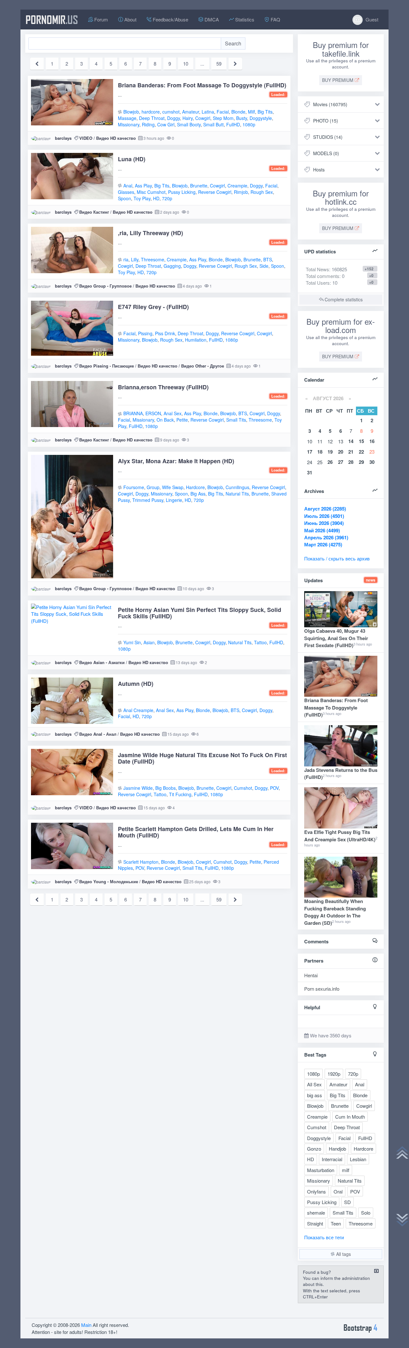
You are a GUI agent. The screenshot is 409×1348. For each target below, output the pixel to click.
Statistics (244, 19)
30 (371, 461)
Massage (127, 118)
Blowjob (131, 111)
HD (156, 198)
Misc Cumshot (151, 192)
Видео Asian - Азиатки (102, 662)
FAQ (274, 19)
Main (86, 1324)
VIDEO (85, 138)
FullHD (233, 124)
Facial (223, 111)
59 (218, 63)
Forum (100, 19)
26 (330, 461)
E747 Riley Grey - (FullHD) (153, 307)
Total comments (322, 276)
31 (309, 472)
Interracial (332, 1159)
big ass (314, 1095)
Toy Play (142, 198)
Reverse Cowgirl (214, 192)
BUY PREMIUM (338, 80)
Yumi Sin (132, 642)
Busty (241, 118)
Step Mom (223, 118)
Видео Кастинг (94, 212)
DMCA (211, 19)
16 (371, 441)
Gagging (172, 266)
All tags (343, 1254)
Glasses (126, 192)
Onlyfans (316, 1191)
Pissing (145, 333)
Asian (149, 642)
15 (361, 441)
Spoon (124, 198)
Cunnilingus (237, 487)
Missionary (128, 124)
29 (361, 461)
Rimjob (241, 192)
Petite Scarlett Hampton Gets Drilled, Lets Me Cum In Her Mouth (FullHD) (196, 832)
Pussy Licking (182, 192)
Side (263, 266)
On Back (165, 419)
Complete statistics (343, 299)
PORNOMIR (52, 19)
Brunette (198, 185)
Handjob (337, 1148)
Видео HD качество (116, 138)
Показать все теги (324, 1237)
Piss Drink (165, 333)
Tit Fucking (180, 794)
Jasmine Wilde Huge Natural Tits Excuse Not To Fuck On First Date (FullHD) (202, 758)
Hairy (187, 118)
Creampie (237, 185)
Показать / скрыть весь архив (337, 558)
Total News (326, 269)
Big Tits (265, 111)
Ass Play (143, 185)
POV (274, 788)
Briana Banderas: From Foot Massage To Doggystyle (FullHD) (202, 85)
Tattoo (260, 642)
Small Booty (189, 124)
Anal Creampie (138, 710)
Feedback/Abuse (169, 19)
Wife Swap (172, 487)
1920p (334, 1073)
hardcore (151, 111)
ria (125, 259)
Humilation (195, 340)
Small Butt (213, 124)
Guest (371, 19)
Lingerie (174, 500)
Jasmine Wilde (138, 788)
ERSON (153, 413)
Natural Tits (237, 493)
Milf (251, 111)
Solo (365, 1212)
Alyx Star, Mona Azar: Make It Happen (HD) (176, 461)
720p (167, 198)
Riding (148, 124)
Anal (127, 185)
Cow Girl (165, 124)
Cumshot (243, 788)
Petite (182, 419)
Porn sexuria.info (321, 988)
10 (185, 63)
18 (319, 451)
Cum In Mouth (350, 1116)
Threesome (152, 259)
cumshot (171, 111)
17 (309, 451)
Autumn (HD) (135, 683)
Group (153, 487)
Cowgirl (202, 118)
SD (347, 1202)
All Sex (314, 1084)
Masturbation (320, 1170)
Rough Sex (262, 192)
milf (345, 1170)
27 (340, 461)
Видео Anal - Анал (97, 734)
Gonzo (314, 1148)
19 (330, 451)
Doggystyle (261, 118)
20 (340, 451)
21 (350, 451)
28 (350, 461)
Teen (336, 1223)
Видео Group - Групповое (105, 286)
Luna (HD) (131, 159)
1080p (249, 124)
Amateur (190, 111)
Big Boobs (165, 788)
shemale (316, 1212)
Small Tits (236, 419)
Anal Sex (172, 413)
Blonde (238, 111)
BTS (267, 259)
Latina (208, 111)
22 (361, 451)
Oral (338, 1191)
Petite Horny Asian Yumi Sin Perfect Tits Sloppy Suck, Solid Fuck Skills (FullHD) (199, 613)
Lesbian (358, 1159)
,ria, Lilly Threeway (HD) (150, 233)
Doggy (173, 118)
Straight (315, 1223)
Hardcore (195, 487)
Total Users (318, 282)
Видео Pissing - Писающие (106, 366)
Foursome (133, 487)
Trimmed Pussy (147, 500)
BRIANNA (133, 413)
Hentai (311, 975)
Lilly (134, 259)
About (129, 19)
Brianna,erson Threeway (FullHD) (163, 387)
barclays (63, 138)
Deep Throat (152, 118)
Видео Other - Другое (202, 366)
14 (350, 441)
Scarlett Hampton (140, 862)
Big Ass (197, 493)
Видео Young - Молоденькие (108, 881)
